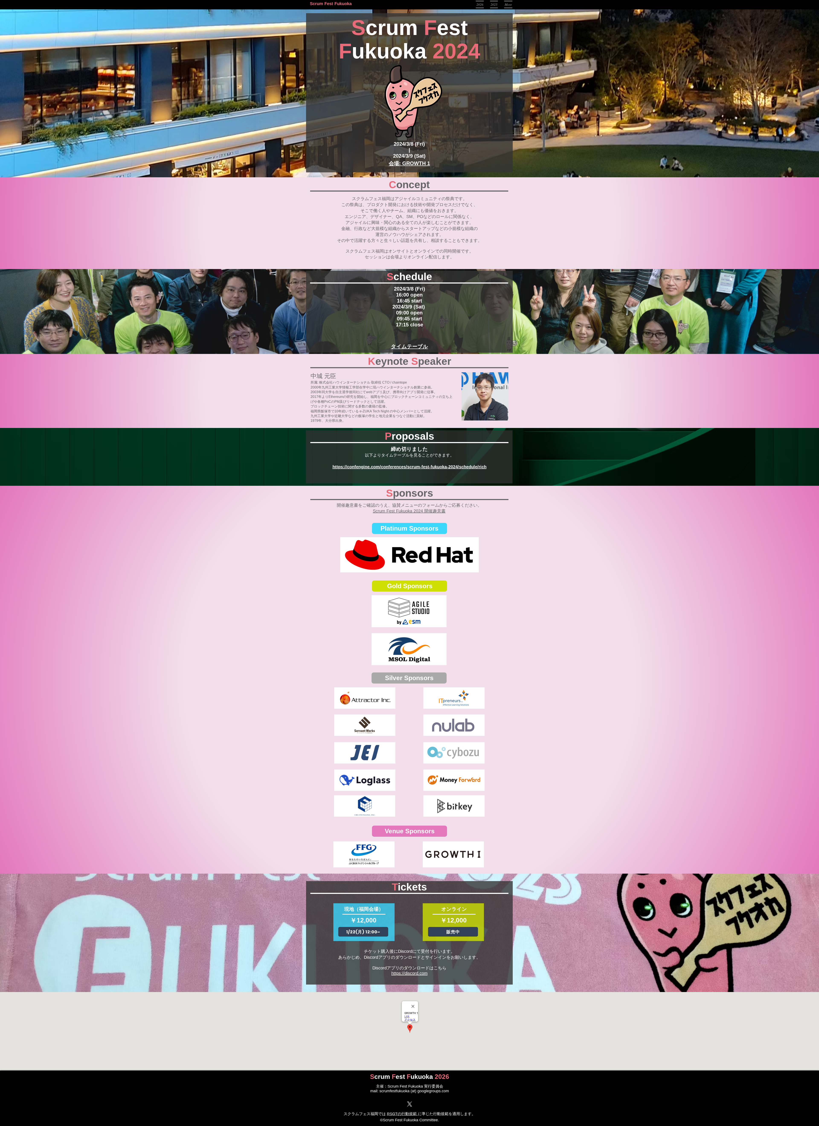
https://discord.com (409, 973)
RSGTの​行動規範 (402, 1114)
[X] (409, 1104)
